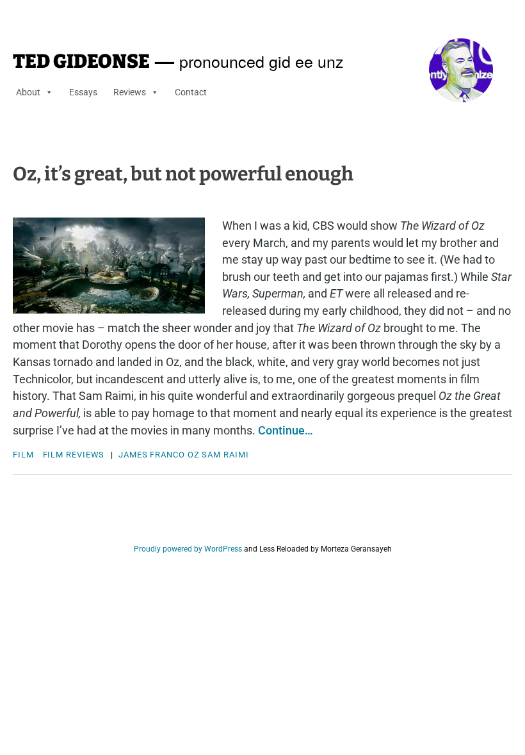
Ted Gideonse (81, 61)
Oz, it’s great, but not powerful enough (183, 174)
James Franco (151, 454)
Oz (194, 454)
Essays (83, 92)
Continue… (285, 430)
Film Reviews (74, 454)
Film (23, 454)
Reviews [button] (129, 92)
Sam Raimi (225, 454)
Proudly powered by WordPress (188, 548)
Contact (191, 92)
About (28, 92)
